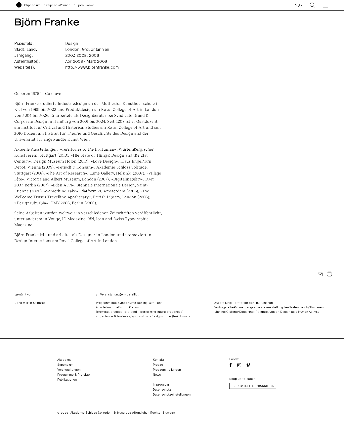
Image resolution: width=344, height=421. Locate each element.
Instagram (239, 365)
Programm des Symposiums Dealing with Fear (129, 303)
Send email (320, 274)
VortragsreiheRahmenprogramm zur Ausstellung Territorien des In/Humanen (268, 307)
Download (329, 274)
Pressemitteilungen (167, 370)
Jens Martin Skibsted (30, 303)
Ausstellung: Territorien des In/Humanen (243, 303)
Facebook (231, 365)
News (157, 375)
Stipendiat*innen (58, 5)
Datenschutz (162, 390)
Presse (158, 365)
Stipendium (32, 5)
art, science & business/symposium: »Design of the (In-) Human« (143, 316)
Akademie (64, 360)
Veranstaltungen (69, 370)
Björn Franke (85, 5)
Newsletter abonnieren (255, 386)
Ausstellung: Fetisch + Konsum (118, 307)
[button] (323, 5)
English (299, 5)
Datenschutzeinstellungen (172, 395)
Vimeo (248, 365)
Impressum (161, 385)
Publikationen (67, 380)
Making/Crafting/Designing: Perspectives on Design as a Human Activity (267, 312)
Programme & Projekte (73, 375)
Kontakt (158, 360)
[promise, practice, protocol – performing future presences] (140, 312)
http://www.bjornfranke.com (92, 67)
